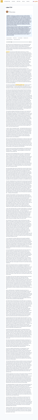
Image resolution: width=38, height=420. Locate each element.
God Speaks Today (7, 1)
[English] (33, 1)
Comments (13, 1)
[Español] (35, 1)
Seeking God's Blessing (9, 39)
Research (28, 1)
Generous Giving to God (17, 39)
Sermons (23, 1)
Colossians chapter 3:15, (20, 84)
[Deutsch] (36, 1)
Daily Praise (18, 1)
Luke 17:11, (8, 51)
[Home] (2, 1)
